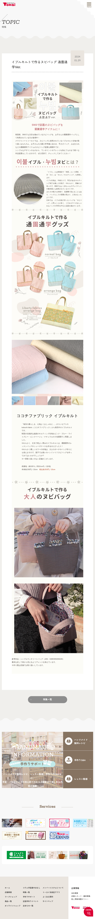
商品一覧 (8, 901)
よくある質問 (48, 897)
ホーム (7, 888)
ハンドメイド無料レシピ (81, 741)
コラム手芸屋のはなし (31, 888)
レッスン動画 (81, 778)
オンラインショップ (12, 906)
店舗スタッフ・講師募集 (80, 896)
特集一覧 (47, 699)
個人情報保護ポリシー (80, 899)
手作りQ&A (80, 760)
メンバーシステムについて (53, 888)
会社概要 (74, 893)
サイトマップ (48, 901)
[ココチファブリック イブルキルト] (47, 367)
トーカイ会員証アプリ (51, 892)
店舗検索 (88, 910)
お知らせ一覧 (28, 906)
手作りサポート (29, 897)
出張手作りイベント (30, 901)
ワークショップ (11, 897)
